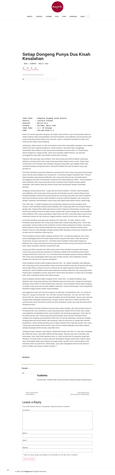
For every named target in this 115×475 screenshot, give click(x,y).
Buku (83, 16)
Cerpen (39, 16)
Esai (57, 16)
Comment (26, 410)
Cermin (49, 16)
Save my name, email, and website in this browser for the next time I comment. (51, 455)
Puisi (64, 16)
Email (24, 440)
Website (25, 447)
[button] (88, 16)
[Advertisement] (57, 33)
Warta (29, 16)
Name (25, 433)
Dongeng (73, 16)
